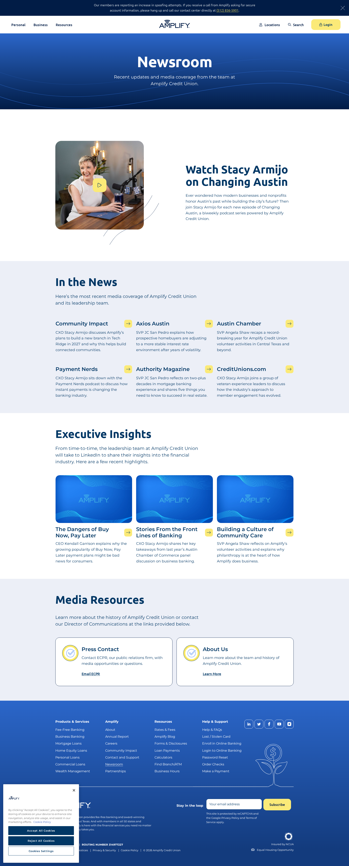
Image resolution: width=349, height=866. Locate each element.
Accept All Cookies (41, 830)
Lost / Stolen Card (216, 736)
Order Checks (213, 764)
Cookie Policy (129, 850)
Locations (272, 24)
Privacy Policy (230, 817)
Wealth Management (72, 771)
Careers (111, 743)
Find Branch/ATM (168, 764)
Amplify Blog (165, 736)
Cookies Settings (41, 851)
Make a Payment (215, 771)
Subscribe (277, 804)
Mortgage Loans (68, 743)
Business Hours (167, 771)
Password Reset (215, 757)
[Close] (73, 790)
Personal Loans (67, 757)
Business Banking (69, 736)
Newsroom (114, 764)
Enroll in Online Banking (221, 743)
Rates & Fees (165, 730)
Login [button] (328, 24)
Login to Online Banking (222, 750)
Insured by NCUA (282, 844)
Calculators (163, 757)
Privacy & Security (104, 850)
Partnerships (115, 771)
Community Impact (121, 750)
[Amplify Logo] (174, 24)
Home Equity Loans (71, 750)
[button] (296, 27)
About (110, 730)
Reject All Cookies (41, 840)
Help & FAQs (212, 730)
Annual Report (117, 736)
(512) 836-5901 (228, 10)
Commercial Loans (70, 764)
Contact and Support (122, 757)
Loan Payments (167, 750)
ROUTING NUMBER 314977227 (102, 844)
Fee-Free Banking (69, 730)
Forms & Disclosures (171, 743)
